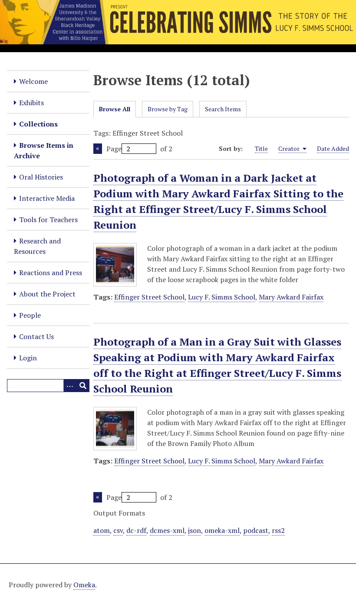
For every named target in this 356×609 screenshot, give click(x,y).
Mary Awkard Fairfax (291, 297)
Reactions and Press (50, 272)
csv (118, 530)
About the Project (47, 294)
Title (261, 148)
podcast (255, 530)
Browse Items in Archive (43, 150)
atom (101, 530)
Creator (289, 148)
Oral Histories (41, 177)
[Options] (69, 385)
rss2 (278, 530)
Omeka (84, 584)
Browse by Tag (168, 109)
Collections (38, 124)
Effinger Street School (149, 297)
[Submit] (82, 385)
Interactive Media (47, 198)
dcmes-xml (167, 530)
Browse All (114, 109)
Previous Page (97, 148)
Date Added (333, 148)
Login (28, 358)
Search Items (223, 109)
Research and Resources (37, 246)
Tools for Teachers (48, 219)
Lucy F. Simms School (221, 297)
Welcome (33, 81)
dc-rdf (136, 530)
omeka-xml (222, 530)
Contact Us (36, 336)
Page (114, 148)
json (194, 530)
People (30, 315)
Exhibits (31, 102)
